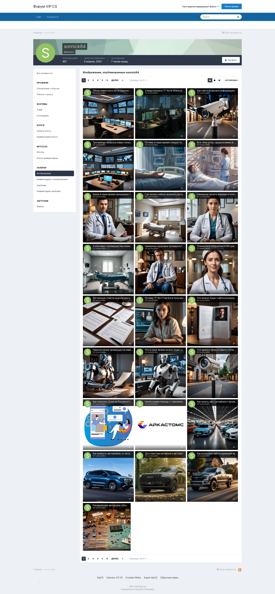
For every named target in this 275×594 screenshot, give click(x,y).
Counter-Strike (133, 577)
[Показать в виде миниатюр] (210, 80)
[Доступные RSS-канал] (240, 570)
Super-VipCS (150, 577)
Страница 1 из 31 (137, 80)
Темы (39, 109)
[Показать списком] (219, 80)
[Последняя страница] (122, 80)
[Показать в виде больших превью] (214, 80)
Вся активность (45, 73)
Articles (40, 152)
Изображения (44, 173)
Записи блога (44, 131)
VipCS (100, 577)
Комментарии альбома (48, 191)
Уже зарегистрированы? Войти (199, 6)
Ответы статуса (45, 94)
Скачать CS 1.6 (114, 577)
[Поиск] (238, 16)
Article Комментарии (47, 158)
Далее (115, 80)
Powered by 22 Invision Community (137, 589)
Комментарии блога (47, 136)
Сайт (38, 17)
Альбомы (41, 185)
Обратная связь (169, 577)
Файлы (40, 206)
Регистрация (231, 6)
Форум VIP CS (45, 6)
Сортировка (231, 80)
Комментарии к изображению (52, 179)
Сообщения (43, 115)
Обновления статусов (48, 88)
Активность (53, 17)
